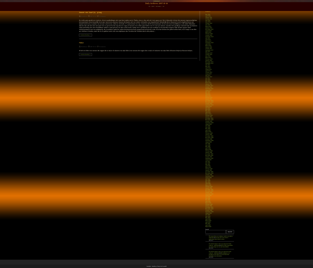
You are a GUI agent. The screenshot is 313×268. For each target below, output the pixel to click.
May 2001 (207, 223)
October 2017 (208, 48)
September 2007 (209, 158)
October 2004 (208, 210)
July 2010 (207, 108)
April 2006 (208, 183)
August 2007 (208, 160)
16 (163, 6)
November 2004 (209, 209)
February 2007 (209, 168)
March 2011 (208, 96)
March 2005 (208, 203)
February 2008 (209, 151)
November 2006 (209, 173)
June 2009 (207, 127)
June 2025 (207, 20)
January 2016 (208, 60)
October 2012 (208, 76)
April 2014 (208, 71)
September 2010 (209, 105)
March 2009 (208, 131)
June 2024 (207, 22)
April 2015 (208, 68)
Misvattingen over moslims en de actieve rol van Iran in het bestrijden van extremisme (219, 254)
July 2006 (207, 179)
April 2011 (208, 94)
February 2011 (209, 97)
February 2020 (209, 33)
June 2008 (207, 145)
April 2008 (208, 148)
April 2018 (208, 44)
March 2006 (208, 185)
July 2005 (207, 197)
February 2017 (209, 53)
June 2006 (207, 180)
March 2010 (208, 114)
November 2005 (209, 191)
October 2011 (208, 87)
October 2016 (208, 54)
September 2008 (209, 140)
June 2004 (207, 216)
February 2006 (209, 186)
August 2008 (208, 142)
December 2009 (209, 118)
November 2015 (209, 62)
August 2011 (208, 90)
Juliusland (156, 1)
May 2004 (207, 217)
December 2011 (209, 85)
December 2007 (209, 154)
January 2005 (208, 206)
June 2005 (207, 198)
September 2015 (209, 63)
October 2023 (208, 23)
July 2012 (207, 78)
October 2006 (208, 174)
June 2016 (207, 56)
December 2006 (209, 171)
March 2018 (208, 45)
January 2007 (208, 170)
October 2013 (208, 72)
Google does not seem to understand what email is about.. (218, 238)
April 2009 (208, 130)
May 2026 (207, 14)
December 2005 (209, 189)
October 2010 (208, 103)
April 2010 (208, 112)
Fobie (81, 43)
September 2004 (209, 211)
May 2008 (207, 146)
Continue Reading (86, 35)
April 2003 (208, 222)
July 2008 (207, 143)
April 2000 (208, 225)
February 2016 (209, 59)
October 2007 (208, 157)
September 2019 (209, 36)
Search (207, 229)
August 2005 (208, 195)
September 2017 (209, 50)
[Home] (149, 6)
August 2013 (208, 74)
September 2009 (209, 122)
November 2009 (209, 119)
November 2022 (209, 29)
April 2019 (208, 39)
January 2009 (208, 134)
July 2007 (207, 161)
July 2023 (207, 25)
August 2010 (208, 106)
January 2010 (208, 117)
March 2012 (208, 82)
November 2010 (209, 102)
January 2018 (208, 47)
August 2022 (208, 30)
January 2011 (208, 99)
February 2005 (209, 204)
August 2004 (208, 213)
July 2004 (207, 214)
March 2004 (208, 220)
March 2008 (208, 149)
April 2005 (208, 201)
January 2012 (208, 84)
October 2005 (208, 192)
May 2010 (207, 111)
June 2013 (207, 75)
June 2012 (207, 79)
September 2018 (209, 42)
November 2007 (209, 155)
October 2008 (208, 139)
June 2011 (207, 91)
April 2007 (208, 165)
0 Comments (102, 16)
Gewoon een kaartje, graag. (91, 12)
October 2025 (208, 19)
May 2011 (207, 93)
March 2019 (208, 41)
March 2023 (208, 26)
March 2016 (208, 57)
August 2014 (208, 69)
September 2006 (209, 176)
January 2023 (208, 28)
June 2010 (207, 109)
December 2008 (209, 136)
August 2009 (208, 124)
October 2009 (208, 121)
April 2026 (208, 16)
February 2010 (209, 115)
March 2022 (208, 32)
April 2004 (208, 219)
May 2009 (207, 128)
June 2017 (207, 51)
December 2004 (209, 207)
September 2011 (209, 88)
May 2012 (207, 81)
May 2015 (207, 66)
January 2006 (208, 188)
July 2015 (207, 65)
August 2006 (208, 177)
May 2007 (207, 164)
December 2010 (209, 100)
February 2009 (209, 133)
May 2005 (207, 200)
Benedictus (84, 16)
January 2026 (208, 17)
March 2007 (208, 167)
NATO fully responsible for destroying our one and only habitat (221, 246)
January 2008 (208, 152)
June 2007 (207, 163)
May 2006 (207, 182)
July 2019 (207, 38)
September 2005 (209, 194)
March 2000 (208, 226)
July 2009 (207, 125)
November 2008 (209, 137)
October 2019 (208, 35)
